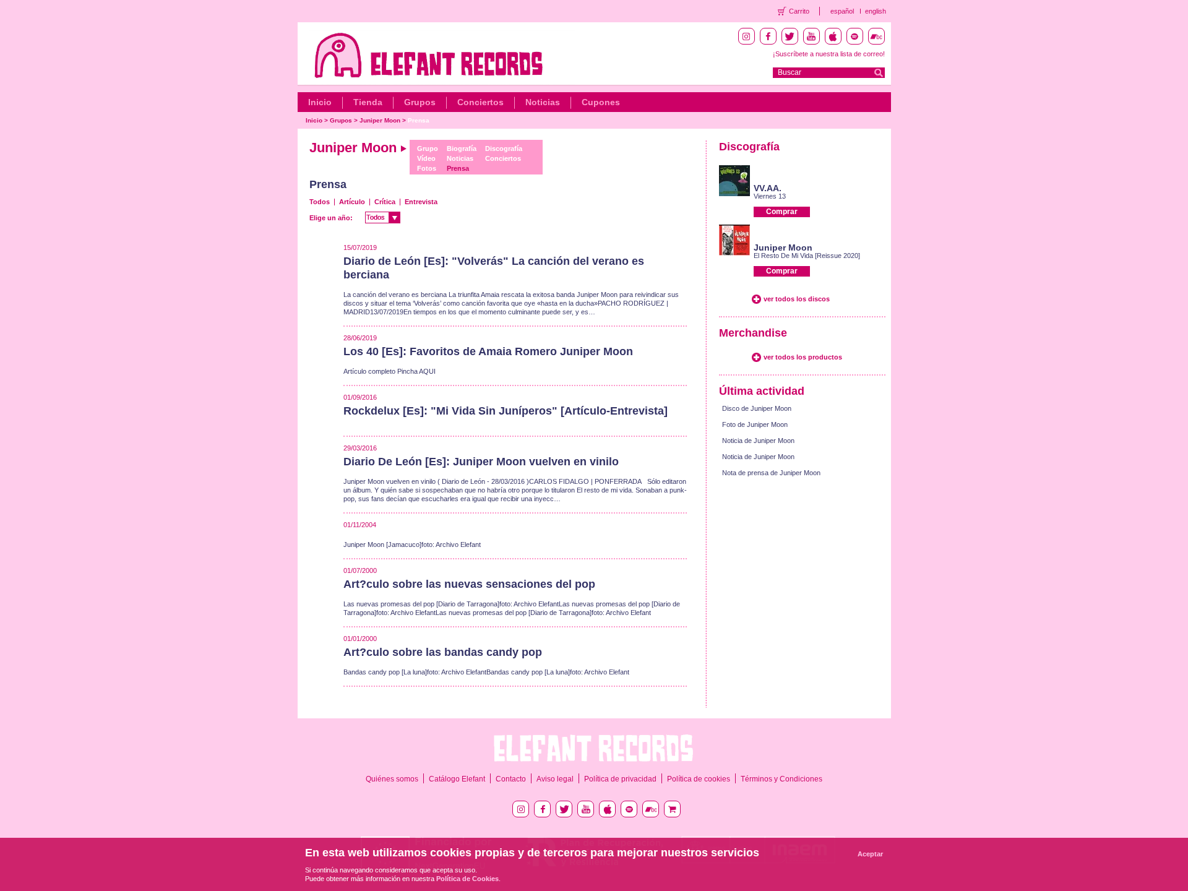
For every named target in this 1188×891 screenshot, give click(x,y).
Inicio (320, 102)
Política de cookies (698, 779)
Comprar (782, 211)
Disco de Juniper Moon (756, 408)
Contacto (511, 779)
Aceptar (870, 854)
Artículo (352, 201)
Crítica (384, 201)
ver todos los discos (797, 299)
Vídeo (426, 158)
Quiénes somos (392, 779)
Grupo (427, 148)
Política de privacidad (620, 779)
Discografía (503, 148)
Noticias (542, 102)
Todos (319, 201)
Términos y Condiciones (781, 779)
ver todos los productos (803, 357)
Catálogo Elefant (457, 779)
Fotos (426, 168)
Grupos (420, 102)
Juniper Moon (379, 120)
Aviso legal (555, 779)
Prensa (418, 120)
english (875, 11)
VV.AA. (767, 188)
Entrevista (421, 201)
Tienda (367, 102)
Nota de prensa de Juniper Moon (771, 472)
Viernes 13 (770, 196)
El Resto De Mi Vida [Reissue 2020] (807, 255)
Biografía (461, 148)
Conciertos (480, 102)
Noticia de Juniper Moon (758, 440)
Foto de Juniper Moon (755, 424)
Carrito (799, 11)
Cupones (601, 102)
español (842, 11)
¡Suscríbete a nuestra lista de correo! (829, 54)
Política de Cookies (467, 878)
